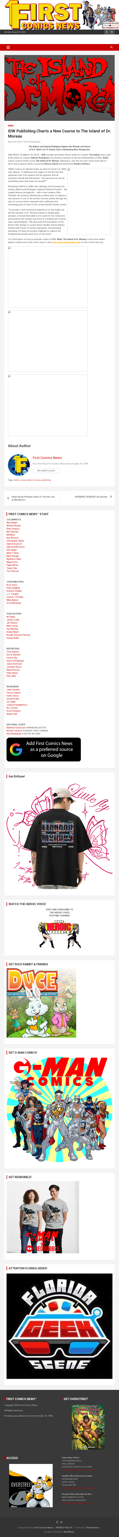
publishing (46, 480)
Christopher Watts (15, 541)
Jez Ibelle (11, 702)
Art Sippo (11, 616)
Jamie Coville (13, 619)
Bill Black (11, 534)
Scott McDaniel (14, 603)
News (11, 126)
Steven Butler (13, 638)
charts (16, 480)
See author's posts (46, 470)
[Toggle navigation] (8, 47)
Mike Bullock (12, 600)
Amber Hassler (14, 525)
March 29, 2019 (15, 142)
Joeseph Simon (14, 667)
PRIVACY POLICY (64, 1527)
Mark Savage (13, 556)
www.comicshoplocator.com (66, 242)
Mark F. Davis (13, 553)
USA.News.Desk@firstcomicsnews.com (78, 1470)
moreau (37, 480)
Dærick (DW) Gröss (16, 547)
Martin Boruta (13, 670)
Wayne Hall (12, 714)
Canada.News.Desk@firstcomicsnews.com (79, 1488)
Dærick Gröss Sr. (14, 544)
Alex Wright (12, 522)
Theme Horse (92, 1527)
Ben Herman (12, 531)
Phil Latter (11, 676)
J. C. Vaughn (12, 594)
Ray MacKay (12, 629)
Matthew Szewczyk (16, 727)
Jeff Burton (12, 623)
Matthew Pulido (14, 559)
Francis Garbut (13, 692)
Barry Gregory (13, 528)
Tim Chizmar (13, 571)
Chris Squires (13, 651)
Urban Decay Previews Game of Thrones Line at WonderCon (33, 498)
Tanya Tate (12, 568)
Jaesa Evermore (14, 664)
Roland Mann (13, 632)
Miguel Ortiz (12, 562)
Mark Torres (12, 626)
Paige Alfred (12, 565)
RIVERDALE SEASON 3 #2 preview (91, 496)
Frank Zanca (12, 695)
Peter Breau (12, 673)
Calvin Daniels (13, 689)
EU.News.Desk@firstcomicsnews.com (77, 1503)
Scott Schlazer (14, 711)
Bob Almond (12, 537)
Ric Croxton (12, 708)
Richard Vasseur (14, 730)
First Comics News (32, 142)
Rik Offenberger (14, 733)
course (23, 480)
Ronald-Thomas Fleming (18, 635)
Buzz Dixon (12, 585)
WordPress (69, 1532)
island (30, 480)
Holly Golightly (13, 588)
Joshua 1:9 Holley (15, 597)
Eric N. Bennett (13, 654)
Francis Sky (12, 657)
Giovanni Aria (13, 698)
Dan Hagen (12, 550)
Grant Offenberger (15, 660)
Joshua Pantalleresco (17, 705)
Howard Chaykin (14, 591)
